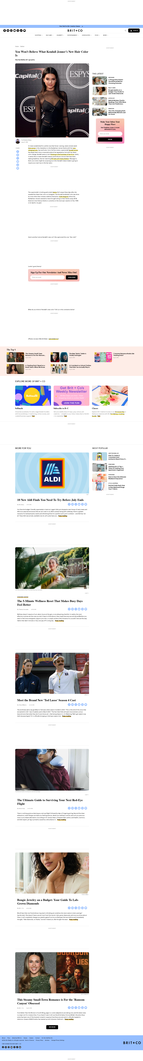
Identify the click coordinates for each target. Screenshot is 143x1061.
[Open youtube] (14, 30)
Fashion (22, 46)
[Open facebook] (4, 30)
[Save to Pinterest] (17, 155)
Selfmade (19, 408)
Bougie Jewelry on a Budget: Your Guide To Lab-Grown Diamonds (116, 92)
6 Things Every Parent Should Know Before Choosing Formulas (115, 81)
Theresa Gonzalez (23, 609)
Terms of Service (29, 1040)
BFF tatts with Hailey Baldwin (60, 159)
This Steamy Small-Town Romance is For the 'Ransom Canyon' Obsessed (34, 354)
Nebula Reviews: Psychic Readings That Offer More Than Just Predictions (117, 102)
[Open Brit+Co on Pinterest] (6, 1047)
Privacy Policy (39, 1040)
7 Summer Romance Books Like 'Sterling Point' (123, 354)
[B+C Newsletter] (71, 395)
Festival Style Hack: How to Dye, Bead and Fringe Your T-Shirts (116, 487)
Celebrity (60, 35)
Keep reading (62, 516)
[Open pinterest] (8, 30)
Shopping (38, 35)
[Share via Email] (17, 161)
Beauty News (111, 88)
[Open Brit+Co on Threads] (14, 1047)
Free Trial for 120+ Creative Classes (70, 26)
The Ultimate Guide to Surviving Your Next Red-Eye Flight (50, 802)
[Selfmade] (33, 395)
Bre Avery (21, 504)
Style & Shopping (113, 483)
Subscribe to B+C (61, 408)
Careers (31, 1038)
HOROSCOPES (86, 35)
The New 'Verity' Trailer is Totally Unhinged (77, 354)
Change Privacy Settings (57, 1040)
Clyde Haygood (63, 196)
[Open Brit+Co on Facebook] (3, 1047)
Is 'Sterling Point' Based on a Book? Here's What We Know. (35, 366)
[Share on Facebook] (17, 151)
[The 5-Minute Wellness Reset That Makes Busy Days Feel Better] (52, 568)
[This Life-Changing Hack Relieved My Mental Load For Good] (99, 111)
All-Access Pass (119, 412)
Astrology (111, 98)
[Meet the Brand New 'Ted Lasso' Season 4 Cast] (52, 673)
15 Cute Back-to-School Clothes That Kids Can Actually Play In (80, 366)
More (105, 35)
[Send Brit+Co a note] (24, 30)
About (3, 1038)
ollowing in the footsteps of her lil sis (62, 154)
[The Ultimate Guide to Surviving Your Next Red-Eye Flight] (52, 769)
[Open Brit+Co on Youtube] (12, 1047)
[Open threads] (18, 30)
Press (8, 1038)
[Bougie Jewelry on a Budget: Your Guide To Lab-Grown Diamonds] (99, 91)
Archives (47, 1040)
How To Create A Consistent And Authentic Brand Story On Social (117, 457)
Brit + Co (21, 908)
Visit (33, 416)
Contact (37, 1038)
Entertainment (72, 35)
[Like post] (17, 168)
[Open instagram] (11, 30)
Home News (111, 464)
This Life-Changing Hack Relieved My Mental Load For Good (117, 112)
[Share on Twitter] (17, 158)
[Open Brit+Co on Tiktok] (17, 1047)
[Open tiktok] (21, 30)
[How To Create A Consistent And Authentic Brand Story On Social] (99, 456)
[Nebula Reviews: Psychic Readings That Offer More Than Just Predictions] (99, 101)
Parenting (111, 108)
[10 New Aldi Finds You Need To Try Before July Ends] (52, 473)
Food (96, 35)
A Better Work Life (113, 453)
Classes (95, 408)
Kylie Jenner (32, 148)
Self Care (49, 35)
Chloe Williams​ (22, 705)
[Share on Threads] (17, 165)
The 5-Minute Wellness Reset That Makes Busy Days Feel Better (50, 603)
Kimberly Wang (27, 140)
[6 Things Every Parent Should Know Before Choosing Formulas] (99, 80)
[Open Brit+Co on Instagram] (9, 1047)
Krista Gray (22, 808)
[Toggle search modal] (125, 30)
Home (17, 46)
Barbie (55, 192)
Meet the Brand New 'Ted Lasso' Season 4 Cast (46, 700)
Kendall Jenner (73, 150)
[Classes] (110, 395)
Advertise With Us (17, 1038)
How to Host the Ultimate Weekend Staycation (117, 478)
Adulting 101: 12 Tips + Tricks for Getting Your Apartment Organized (116, 468)
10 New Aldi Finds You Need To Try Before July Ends (50, 500)
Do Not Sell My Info (47, 1038)
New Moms (111, 77)
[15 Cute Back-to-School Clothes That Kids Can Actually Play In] (59, 369)
